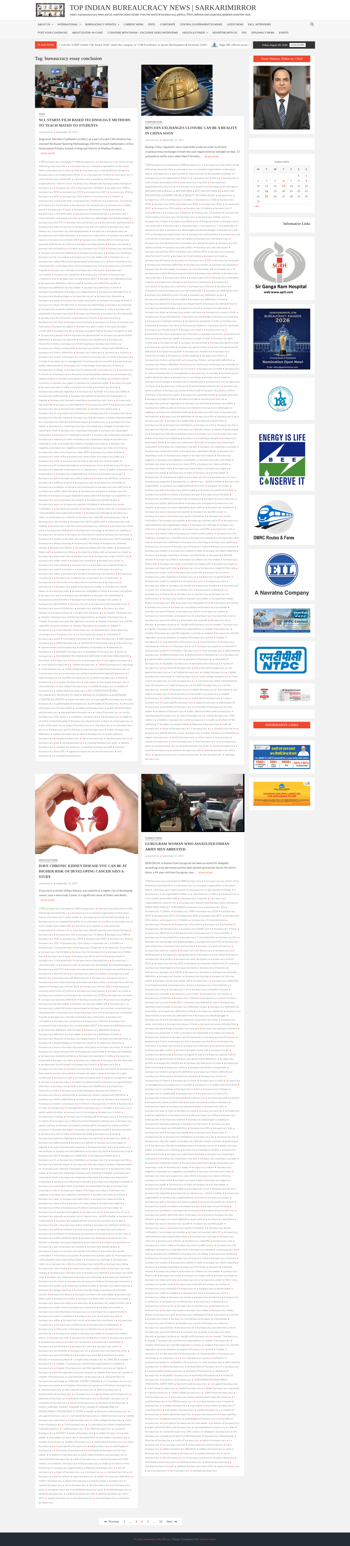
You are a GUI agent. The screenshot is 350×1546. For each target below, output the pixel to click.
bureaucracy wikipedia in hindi (89, 590)
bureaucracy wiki (59, 590)
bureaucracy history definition (213, 1071)
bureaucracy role (116, 517)
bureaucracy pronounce (81, 486)
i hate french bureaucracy (112, 668)
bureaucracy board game (91, 244)
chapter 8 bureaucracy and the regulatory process (84, 1367)
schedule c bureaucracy (84, 716)
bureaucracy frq (109, 317)
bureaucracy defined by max (116, 278)
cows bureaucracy (105, 638)
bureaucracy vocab (73, 573)
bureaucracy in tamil (109, 365)
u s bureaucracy (101, 725)
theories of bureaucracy (116, 721)
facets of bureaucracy (82, 1402)
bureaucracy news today (82, 456)
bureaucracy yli (79, 603)
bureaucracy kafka (116, 391)
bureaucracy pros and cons (113, 486)
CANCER (111, 1359)
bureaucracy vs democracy (71, 577)
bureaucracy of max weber (104, 460)
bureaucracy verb (110, 569)
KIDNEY (61, 1433)
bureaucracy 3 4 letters (108, 196)
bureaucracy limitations (72, 413)
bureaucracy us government (108, 564)
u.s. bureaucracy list (221, 728)
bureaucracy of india (74, 460)
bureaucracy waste (66, 586)
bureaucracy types (118, 551)
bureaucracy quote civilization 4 (81, 504)
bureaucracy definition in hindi (101, 287)
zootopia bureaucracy (68, 755)
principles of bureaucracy (104, 703)
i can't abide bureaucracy (55, 664)
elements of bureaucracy (82, 1398)
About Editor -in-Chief (87, 32)
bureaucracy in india (211, 1080)
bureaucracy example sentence (58, 309)
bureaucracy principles (110, 482)
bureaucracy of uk (92, 465)
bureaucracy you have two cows (109, 603)
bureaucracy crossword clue (218, 997)
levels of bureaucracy (174, 689)
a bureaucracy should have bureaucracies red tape (101, 183)
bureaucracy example (119, 304)
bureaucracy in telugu (215, 1089)
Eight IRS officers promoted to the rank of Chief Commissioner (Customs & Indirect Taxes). (217, 44)
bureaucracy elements (109, 296)
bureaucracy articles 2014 (64, 239)
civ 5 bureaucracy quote (89, 634)
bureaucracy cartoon (102, 261)
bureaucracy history (107, 343)
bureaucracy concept (62, 270)
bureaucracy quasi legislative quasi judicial (75, 495)
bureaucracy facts (63, 313)
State (151, 24)
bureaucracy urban (109, 560)
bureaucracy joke (82, 387)
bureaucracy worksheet (107, 595)
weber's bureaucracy (64, 733)
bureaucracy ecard (83, 296)
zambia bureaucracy (223, 745)
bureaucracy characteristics (213, 985)
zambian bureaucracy (68, 746)
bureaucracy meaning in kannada (79, 430)
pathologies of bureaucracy (71, 703)
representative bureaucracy (76, 712)
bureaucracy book (118, 244)
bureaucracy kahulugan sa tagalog (207, 1119)
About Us (44, 24)
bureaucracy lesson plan (104, 408)
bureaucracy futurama (196, 1045)
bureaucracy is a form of (211, 1093)
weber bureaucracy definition (220, 732)
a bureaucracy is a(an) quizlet (62, 170)
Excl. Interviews (259, 24)
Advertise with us (224, 32)
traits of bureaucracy (187, 1440)
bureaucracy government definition (197, 1058)
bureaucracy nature (96, 443)
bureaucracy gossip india (55, 335)
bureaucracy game (62, 326)
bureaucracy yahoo (108, 599)
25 (266, 196)
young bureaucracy (73, 742)
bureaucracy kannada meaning (67, 400)
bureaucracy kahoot (82, 395)
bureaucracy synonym (117, 534)
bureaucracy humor (212, 1076)
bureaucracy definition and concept (61, 283)
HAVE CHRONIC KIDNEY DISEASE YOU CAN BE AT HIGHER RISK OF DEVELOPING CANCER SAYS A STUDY (83, 871)
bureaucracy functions (79, 322)
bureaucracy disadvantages (210, 1015)
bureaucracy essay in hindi (114, 300)
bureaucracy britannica (213, 967)
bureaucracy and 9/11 (209, 941)
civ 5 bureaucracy (63, 634)
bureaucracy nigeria (110, 456)
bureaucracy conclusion (91, 270)
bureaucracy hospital (117, 352)
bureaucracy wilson (121, 590)
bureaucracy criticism (95, 274)
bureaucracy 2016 (120, 191)
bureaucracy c (118, 257)
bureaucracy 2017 (211, 915)
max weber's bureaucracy (73, 686)
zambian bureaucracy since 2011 (195, 1466)
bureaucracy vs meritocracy (86, 582)
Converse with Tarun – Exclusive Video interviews (143, 32)
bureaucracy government (86, 335)
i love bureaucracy (180, 680)
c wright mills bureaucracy (88, 612)
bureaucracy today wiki (91, 551)
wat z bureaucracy (93, 729)
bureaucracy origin (112, 473)
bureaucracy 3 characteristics (208, 919)
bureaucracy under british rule (111, 556)
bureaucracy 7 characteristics (218, 225)
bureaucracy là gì (120, 404)
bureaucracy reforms (63, 517)
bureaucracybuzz (60, 612)
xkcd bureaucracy (116, 738)
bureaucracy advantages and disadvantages (105, 218)
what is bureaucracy (90, 733)
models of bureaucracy (175, 698)
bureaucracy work (51, 595)
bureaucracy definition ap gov (101, 283)
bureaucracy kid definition (70, 404)
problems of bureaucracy (89, 707)
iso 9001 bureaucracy (74, 677)
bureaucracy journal (106, 387)
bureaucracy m (99, 421)
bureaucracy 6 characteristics (92, 213)
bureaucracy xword (83, 599)
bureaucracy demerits (211, 1011)
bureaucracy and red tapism (212, 247)
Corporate (167, 24)
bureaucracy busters (91, 252)
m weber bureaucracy (68, 682)
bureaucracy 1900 (117, 187)
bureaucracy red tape (98, 512)
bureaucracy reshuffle (91, 517)
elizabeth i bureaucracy (69, 651)
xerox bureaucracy (92, 738)
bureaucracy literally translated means (66, 421)
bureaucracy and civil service (214, 946)
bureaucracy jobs (121, 382)
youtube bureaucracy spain (102, 742)
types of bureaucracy (77, 725)
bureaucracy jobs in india (55, 387)
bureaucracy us (81, 564)
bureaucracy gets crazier (90, 326)
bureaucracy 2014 (73, 191)
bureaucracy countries (67, 274)
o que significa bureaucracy (109, 699)
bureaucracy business (120, 248)
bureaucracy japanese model (93, 382)
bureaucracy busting (117, 252)
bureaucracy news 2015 (76, 452)
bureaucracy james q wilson (223, 1097)
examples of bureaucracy (99, 651)
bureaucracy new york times (109, 447)
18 (266, 191)
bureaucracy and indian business (217, 954)
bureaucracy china (69, 265)
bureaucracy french (86, 317)
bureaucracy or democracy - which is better (91, 469)
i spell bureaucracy (179, 685)
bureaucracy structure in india (84, 534)
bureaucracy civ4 (92, 265)
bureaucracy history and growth (208, 1067)
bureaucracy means (71, 443)
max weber (90, 682)
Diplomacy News (262, 32)
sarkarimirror (46, 132)
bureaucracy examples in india (96, 309)
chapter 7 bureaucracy (119, 612)
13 (283, 185)
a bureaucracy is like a (99, 174)
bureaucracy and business (116, 222)
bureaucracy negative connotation (70, 447)
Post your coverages (52, 32)
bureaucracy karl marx (100, 400)
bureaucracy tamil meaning (114, 538)
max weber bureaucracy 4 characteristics (72, 1437)
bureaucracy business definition (59, 252)
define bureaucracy (67, 642)
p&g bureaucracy (206, 702)
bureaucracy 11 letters (91, 187)
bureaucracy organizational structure (77, 473)
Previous (114, 1521)
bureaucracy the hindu (87, 543)
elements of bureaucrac (92, 647)
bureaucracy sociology (89, 530)
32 (160, 1521)
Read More (48, 153)
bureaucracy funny (105, 322)
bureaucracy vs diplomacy (104, 577)
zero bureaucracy (212, 754)
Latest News (235, 24)
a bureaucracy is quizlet (87, 179)
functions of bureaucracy (176, 667)
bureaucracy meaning (61, 426)
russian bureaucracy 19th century (181, 1431)
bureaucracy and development (72, 231)
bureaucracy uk (82, 556)
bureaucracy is (108, 369)
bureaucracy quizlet (72, 499)
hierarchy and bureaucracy (85, 660)
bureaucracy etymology (91, 304)
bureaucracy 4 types (59, 209)
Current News (133, 24)
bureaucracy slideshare (60, 530)
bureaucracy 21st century (77, 196)
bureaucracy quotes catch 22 (98, 508)
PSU (244, 32)
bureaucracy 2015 (96, 191)
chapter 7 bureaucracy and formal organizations (68, 617)
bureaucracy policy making (76, 478)
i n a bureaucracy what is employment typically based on (93, 673)
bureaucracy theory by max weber (94, 547)
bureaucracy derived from (114, 291)
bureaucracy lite (120, 413)
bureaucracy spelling (117, 530)
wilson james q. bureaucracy (214, 737)
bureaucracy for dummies (118, 313)
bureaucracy (225, 195)
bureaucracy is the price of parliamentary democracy (84, 374)
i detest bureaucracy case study (115, 664)
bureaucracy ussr (87, 569)
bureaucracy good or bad (118, 330)
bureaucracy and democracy (213, 238)
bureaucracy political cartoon (111, 478)
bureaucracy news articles (107, 452)
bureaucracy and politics (93, 235)
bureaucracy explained (195, 1032)
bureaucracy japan (62, 382)
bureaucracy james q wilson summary (207, 1102)
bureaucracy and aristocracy (83, 222)
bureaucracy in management (66, 361)
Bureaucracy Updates (100, 24)
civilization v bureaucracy (77, 638)
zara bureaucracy (104, 751)
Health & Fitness (193, 32)
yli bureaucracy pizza (197, 1457)
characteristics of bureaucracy (73, 629)
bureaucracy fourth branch (56, 317)
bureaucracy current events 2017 (78, 278)
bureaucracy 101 (65, 187)
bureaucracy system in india (80, 538)
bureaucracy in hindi (104, 356)
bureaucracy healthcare (92, 339)
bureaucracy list (99, 413)
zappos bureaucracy (80, 751)
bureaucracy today (64, 551)
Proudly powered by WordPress (152, 1539)
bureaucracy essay (207, 1019)
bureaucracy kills (98, 404)
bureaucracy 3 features (88, 200)
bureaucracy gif (63, 330)
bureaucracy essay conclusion (79, 300)
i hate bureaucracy (51, 668)
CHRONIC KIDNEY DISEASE (83, 1381)
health (90, 1411)
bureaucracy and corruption (91, 226)
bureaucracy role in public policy (88, 521)
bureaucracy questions (115, 495)
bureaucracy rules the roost (65, 525)
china (162, 646)
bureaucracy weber (91, 586)
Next (170, 1521)
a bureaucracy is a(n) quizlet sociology (103, 170)
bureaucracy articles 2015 (97, 239)
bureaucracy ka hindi (91, 391)
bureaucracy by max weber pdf (89, 257)
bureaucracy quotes (67, 508)
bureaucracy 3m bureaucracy (88, 205)
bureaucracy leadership (74, 408)
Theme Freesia (207, 1539)
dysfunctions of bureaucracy (97, 642)
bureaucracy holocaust (89, 352)
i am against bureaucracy (118, 660)
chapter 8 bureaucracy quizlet (90, 625)
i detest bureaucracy (83, 664)
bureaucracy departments (81, 291)
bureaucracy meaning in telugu (92, 439)
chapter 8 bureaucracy (111, 617)
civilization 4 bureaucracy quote (81, 1385)
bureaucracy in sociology (80, 365)
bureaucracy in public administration (216, 1084)
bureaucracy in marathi (98, 361)
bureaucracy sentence (96, 525)
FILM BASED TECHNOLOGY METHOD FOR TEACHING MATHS (92, 655)
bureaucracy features (88, 313)
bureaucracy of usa (116, 465)
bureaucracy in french (76, 356)
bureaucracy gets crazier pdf (192, 1050)
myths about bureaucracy (70, 690)
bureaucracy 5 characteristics (213, 932)
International (153, 121)
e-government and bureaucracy (58, 647)
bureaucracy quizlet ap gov (102, 499)
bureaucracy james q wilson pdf (76, 378)
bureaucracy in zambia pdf (81, 369)
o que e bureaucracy (79, 699)
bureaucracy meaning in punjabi (112, 434)
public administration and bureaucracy (209, 711)
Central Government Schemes (201, 24)
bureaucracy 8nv (68, 218)
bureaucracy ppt (84, 482)
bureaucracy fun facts (204, 1041)
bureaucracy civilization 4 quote (210, 989)
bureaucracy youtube (89, 608)
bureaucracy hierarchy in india (203, 1062)
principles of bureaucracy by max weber (185, 1422)
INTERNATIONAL (68, 24)
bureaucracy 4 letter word (212, 216)
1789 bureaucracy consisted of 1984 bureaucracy (67, 161)
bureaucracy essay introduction (218, 1024)
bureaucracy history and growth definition (102, 348)
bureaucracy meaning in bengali (94, 426)
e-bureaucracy (124, 642)
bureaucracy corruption (216, 993)
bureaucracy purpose (93, 491)
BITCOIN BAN (184, 190)
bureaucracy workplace (78, 595)
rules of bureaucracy (106, 712)
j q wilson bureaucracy (102, 677)
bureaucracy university (83, 560)
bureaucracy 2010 (207, 911)
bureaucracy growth (64, 339)
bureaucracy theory (61, 547)
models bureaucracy (102, 686)
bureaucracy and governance (108, 231)
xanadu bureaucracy (67, 738)
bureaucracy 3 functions (118, 200)
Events (283, 32)
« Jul (256, 206)
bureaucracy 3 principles (55, 205)
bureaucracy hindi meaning (77, 343)
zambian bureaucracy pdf (97, 746)
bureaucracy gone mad (88, 330)
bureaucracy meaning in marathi (72, 434)
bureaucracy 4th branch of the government (98, 209)
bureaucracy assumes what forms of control (211, 963)
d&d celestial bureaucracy (79, 1389)
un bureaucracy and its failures (62, 729)
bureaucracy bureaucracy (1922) (86, 248)
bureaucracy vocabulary (101, 573)
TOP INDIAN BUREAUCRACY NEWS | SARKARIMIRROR (163, 7)
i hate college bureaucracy (79, 668)
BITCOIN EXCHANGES (208, 190)
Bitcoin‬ (168, 190)
